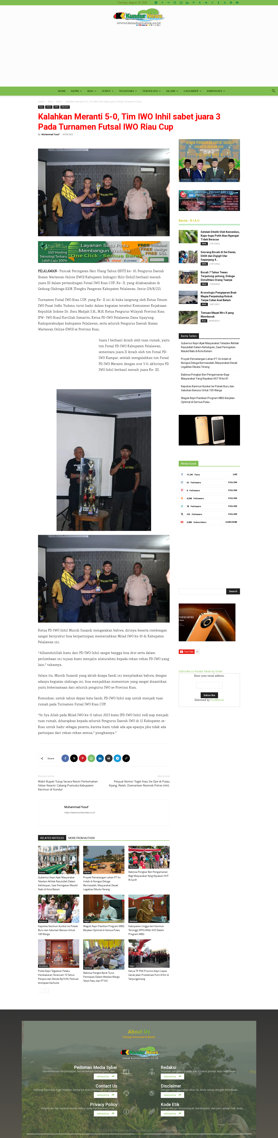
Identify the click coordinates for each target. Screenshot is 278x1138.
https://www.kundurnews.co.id (79, 812)
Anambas (43, 966)
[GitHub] (175, 2)
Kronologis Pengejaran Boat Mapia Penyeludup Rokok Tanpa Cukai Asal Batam (218, 296)
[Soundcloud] (206, 2)
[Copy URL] (126, 758)
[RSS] (200, 2)
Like (235, 474)
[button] (273, 91)
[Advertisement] (139, 58)
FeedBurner (217, 700)
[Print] (109, 758)
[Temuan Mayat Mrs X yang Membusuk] (188, 317)
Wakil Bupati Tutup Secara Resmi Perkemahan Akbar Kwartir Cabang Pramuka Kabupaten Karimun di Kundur (68, 785)
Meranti (65, 107)
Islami (170, 91)
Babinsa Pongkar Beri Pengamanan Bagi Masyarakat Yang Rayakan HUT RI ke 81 (148, 876)
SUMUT (106, 91)
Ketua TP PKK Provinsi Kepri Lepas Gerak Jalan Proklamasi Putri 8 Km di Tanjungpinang (148, 975)
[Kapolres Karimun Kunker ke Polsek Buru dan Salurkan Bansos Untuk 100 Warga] (58, 909)
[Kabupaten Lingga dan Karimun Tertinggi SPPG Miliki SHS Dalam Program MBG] (149, 909)
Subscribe (231, 522)
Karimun (133, 867)
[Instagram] (181, 2)
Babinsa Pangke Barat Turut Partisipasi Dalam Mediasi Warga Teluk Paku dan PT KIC (101, 976)
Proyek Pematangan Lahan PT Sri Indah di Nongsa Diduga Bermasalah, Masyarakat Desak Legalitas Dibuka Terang (209, 362)
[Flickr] (168, 2)
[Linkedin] (187, 2)
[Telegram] (117, 758)
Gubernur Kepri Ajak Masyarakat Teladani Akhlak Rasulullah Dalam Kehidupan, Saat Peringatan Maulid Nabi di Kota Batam (210, 347)
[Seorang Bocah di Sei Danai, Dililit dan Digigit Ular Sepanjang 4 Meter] (188, 256)
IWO (56, 107)
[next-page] (46, 990)
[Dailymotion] (156, 2)
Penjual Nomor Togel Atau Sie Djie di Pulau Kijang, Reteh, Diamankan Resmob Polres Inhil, (139, 783)
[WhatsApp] (91, 758)
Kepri (75, 91)
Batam (42, 872)
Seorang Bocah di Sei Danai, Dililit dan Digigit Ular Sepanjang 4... (218, 256)
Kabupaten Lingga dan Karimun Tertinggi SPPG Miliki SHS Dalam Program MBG (146, 930)
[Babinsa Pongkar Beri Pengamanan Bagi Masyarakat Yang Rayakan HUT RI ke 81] (149, 857)
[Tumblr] (218, 2)
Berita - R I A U (189, 220)
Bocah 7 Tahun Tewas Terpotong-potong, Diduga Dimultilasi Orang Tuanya (218, 276)
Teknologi (150, 91)
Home (62, 91)
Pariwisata (214, 91)
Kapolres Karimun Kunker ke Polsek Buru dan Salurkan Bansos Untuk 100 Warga (58, 930)
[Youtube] (237, 2)
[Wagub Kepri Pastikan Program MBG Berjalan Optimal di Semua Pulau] (103, 909)
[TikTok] (212, 2)
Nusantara (126, 91)
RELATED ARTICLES (52, 838)
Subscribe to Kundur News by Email (200, 671)
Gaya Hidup (191, 91)
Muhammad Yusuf (50, 134)
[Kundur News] (139, 17)
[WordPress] (231, 2)
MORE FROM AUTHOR (81, 838)
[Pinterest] (193, 2)
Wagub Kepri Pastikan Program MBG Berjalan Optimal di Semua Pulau (208, 400)
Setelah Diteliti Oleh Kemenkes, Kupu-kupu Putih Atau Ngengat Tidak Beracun (220, 235)
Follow (232, 482)
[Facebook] (162, 2)
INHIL (59, 101)
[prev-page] (40, 990)
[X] (225, 2)
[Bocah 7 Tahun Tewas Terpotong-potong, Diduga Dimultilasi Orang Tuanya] (188, 277)
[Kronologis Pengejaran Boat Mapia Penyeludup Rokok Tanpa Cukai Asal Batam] (188, 297)
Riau (90, 91)
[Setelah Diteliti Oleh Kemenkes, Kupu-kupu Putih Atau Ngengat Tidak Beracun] (188, 236)
